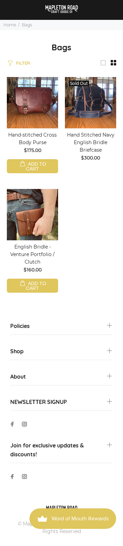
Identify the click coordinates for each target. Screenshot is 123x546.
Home (9, 24)
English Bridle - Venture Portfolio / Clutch (32, 254)
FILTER (23, 63)
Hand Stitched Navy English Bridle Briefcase (90, 142)
